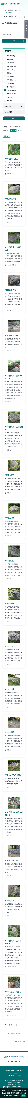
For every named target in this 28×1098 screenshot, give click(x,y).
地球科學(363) (11, 90)
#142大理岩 (9, 561)
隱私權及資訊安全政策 (14, 1084)
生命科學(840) (11, 87)
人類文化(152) (11, 94)
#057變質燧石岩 (11, 336)
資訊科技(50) (11, 70)
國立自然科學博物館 (10, 4)
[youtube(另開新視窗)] (16, 1061)
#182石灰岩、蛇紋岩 (13, 992)
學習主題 (17, 10)
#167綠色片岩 (10, 199)
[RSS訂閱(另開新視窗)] (20, 1061)
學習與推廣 (10, 10)
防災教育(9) (10, 63)
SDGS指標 (8, 112)
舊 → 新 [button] (20, 130)
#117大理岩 (9, 518)
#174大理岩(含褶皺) (13, 775)
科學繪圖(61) (11, 83)
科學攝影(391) (11, 80)
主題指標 (8, 51)
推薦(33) (9, 73)
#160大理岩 (9, 646)
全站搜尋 (21, 3)
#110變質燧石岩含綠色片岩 (14, 428)
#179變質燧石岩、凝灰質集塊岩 (14, 942)
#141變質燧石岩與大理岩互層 (14, 813)
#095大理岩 (9, 475)
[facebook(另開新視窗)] (8, 1061)
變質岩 (6, 136)
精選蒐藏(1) (10, 59)
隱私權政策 (16, 1096)
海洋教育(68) (11, 76)
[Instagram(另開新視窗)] (12, 1061)
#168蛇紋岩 (9, 901)
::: (0, 11)
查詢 (14, 40)
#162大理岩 (9, 689)
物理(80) (9, 97)
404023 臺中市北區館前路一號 (14, 1070)
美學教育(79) (11, 56)
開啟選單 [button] (25, 3)
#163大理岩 (9, 732)
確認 (23, 1096)
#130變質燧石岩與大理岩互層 (14, 377)
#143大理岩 (9, 604)
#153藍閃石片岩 (11, 159)
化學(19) (9, 100)
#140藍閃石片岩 (11, 861)
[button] (13, 17)
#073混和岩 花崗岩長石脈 (13, 248)
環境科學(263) (11, 66)
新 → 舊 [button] (13, 130)
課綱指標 (8, 106)
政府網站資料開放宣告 (14, 1082)
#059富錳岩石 (10, 290)
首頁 (4, 10)
